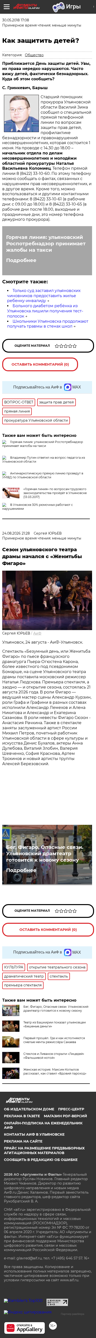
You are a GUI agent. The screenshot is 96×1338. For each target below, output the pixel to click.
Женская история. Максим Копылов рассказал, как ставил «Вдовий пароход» (54, 1071)
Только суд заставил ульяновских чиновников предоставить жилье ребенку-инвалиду (43, 295)
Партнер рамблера (72, 1313)
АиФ (37, 633)
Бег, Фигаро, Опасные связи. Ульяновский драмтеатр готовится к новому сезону (44, 853)
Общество (34, 55)
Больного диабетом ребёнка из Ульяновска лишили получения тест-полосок (45, 310)
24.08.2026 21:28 (16, 533)
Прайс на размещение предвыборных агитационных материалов (44, 1150)
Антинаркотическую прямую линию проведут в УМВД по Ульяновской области (42, 475)
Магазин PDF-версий (65, 1116)
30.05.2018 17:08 (15, 20)
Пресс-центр (71, 1109)
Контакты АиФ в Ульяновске (34, 1134)
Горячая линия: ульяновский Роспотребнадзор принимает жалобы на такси (46, 243)
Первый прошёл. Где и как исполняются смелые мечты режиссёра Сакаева (54, 1040)
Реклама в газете (22, 1116)
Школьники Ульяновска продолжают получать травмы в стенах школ (47, 324)
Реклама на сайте (23, 1141)
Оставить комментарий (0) (40, 364)
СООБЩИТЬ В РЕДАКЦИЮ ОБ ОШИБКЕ (41, 1160)
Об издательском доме (29, 1109)
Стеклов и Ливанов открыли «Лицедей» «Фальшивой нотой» (53, 1056)
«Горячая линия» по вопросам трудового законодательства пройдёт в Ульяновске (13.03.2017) (55, 493)
